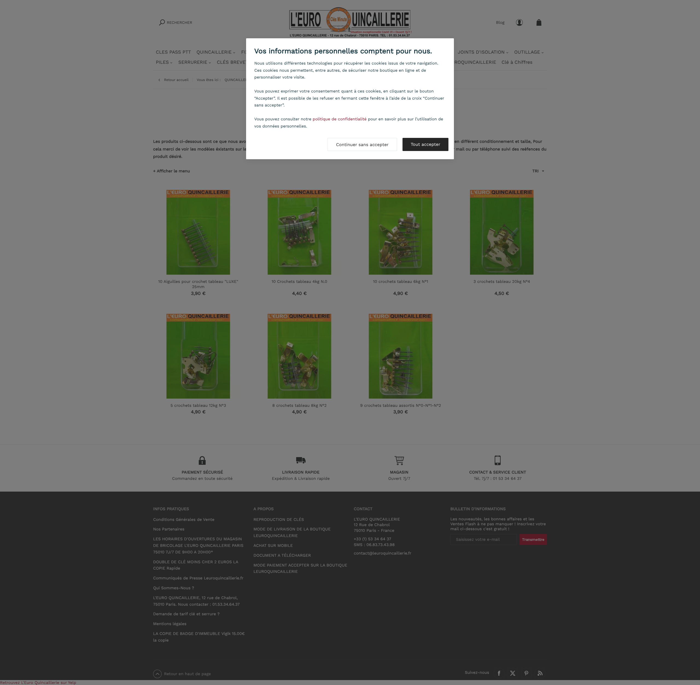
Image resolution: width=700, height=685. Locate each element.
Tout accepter (425, 144)
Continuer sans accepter (362, 144)
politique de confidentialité (340, 119)
